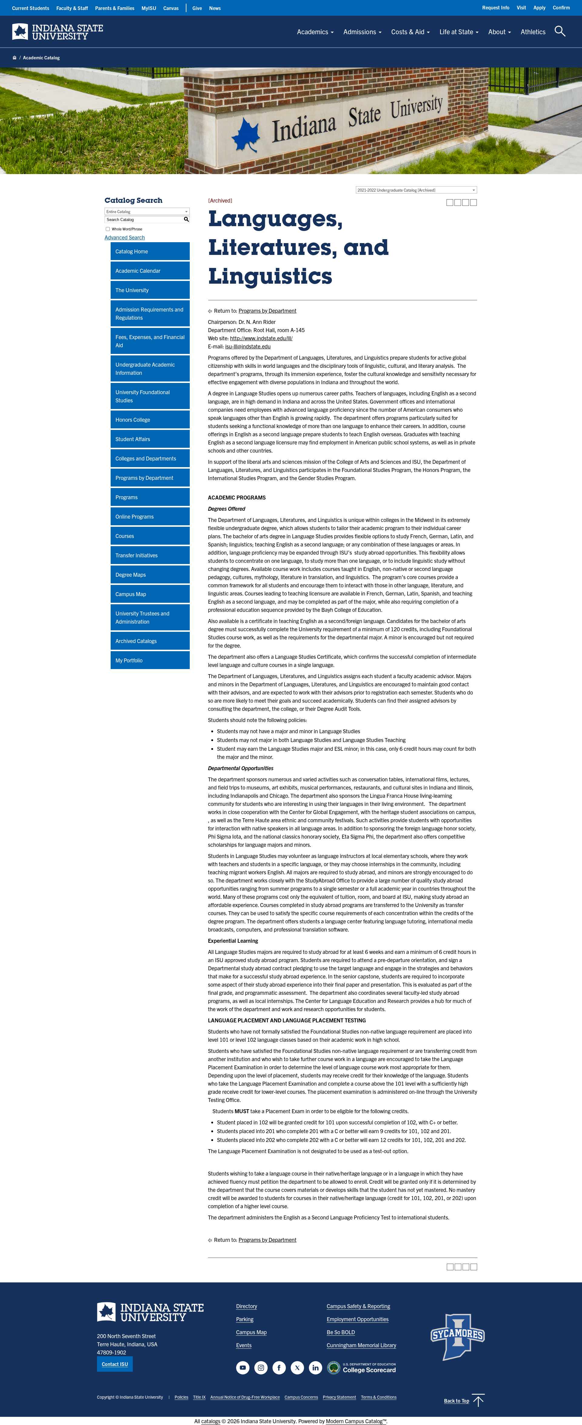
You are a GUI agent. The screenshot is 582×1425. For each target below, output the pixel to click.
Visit (521, 7)
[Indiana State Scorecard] (362, 1367)
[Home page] (14, 58)
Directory (246, 1305)
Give (197, 8)
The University (132, 289)
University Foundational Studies (142, 396)
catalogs (210, 1420)
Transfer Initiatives (136, 555)
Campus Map (130, 593)
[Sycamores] (457, 1337)
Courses (124, 535)
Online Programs (134, 516)
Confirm (561, 7)
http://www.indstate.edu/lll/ (261, 338)
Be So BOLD (341, 1331)
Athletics (533, 31)
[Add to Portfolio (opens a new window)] (450, 202)
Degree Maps (130, 574)
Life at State (456, 31)
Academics (312, 31)
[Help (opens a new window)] (473, 202)
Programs (126, 496)
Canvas (171, 8)
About (497, 31)
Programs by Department (144, 477)
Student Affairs (132, 438)
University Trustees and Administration (142, 617)
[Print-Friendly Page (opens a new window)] (465, 202)
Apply (540, 7)
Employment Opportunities (358, 1318)
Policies (181, 1397)
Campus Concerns (301, 1397)
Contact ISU (115, 1364)
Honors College (132, 419)
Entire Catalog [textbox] (118, 211)
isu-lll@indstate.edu (248, 346)
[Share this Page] (457, 202)
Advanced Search (125, 237)
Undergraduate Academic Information (145, 368)
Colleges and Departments (145, 458)
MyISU (149, 8)
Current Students (30, 8)
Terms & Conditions (378, 1397)
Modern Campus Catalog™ (356, 1420)
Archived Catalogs (136, 640)
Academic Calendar (137, 270)
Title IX (199, 1397)
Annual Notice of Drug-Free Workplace (245, 1397)
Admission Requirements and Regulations (149, 313)
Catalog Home (131, 251)
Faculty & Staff (72, 8)
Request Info (496, 7)
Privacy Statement (339, 1397)
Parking (244, 1318)
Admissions (359, 31)
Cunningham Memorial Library (361, 1344)
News (215, 8)
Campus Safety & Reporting (358, 1305)
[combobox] (416, 189)
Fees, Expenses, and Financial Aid (150, 340)
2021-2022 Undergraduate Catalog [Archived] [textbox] (396, 190)
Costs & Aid (407, 31)
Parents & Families (114, 8)
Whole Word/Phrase (127, 228)
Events (244, 1344)
